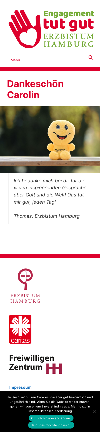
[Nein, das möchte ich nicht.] (94, 411)
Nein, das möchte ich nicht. (51, 425)
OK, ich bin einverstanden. (51, 418)
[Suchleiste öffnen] (91, 57)
